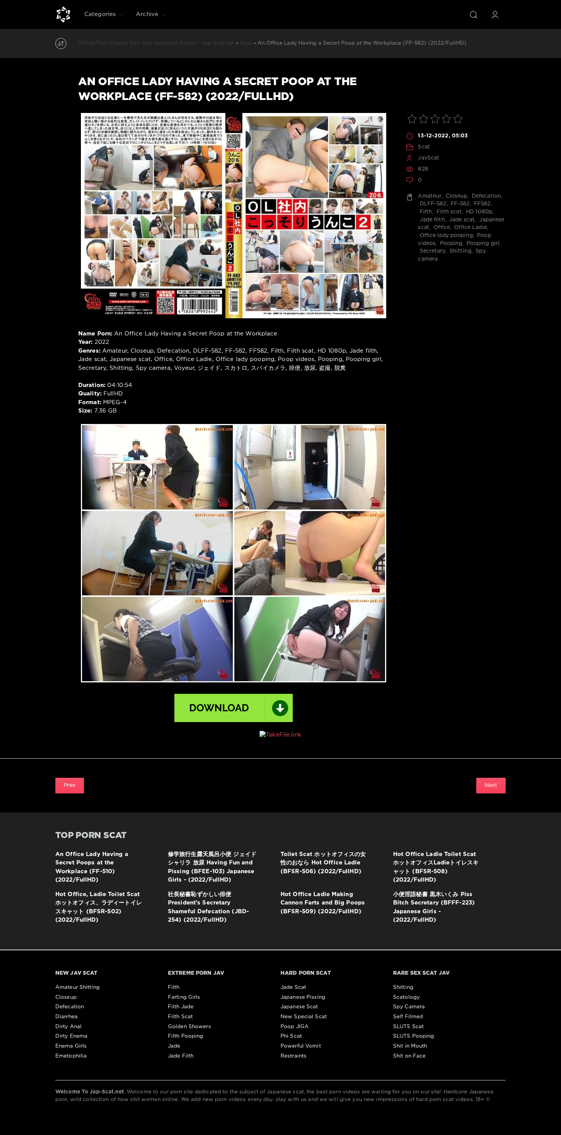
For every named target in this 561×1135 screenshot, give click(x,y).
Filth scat (448, 212)
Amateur (429, 196)
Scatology (406, 997)
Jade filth (431, 220)
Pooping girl (482, 243)
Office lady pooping (445, 235)
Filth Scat (180, 1016)
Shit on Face (409, 1056)
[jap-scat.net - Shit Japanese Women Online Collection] (63, 14)
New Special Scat (303, 1016)
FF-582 (459, 204)
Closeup (456, 196)
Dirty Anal (68, 1026)
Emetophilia (71, 1056)
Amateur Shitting (77, 987)
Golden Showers (189, 1026)
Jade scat (461, 220)
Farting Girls (184, 997)
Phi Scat (291, 1036)
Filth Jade (180, 1006)
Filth (425, 212)
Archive (147, 14)
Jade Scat (293, 987)
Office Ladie (470, 227)
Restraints (293, 1056)
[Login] (495, 14)
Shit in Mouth (410, 1046)
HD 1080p (478, 212)
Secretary (431, 251)
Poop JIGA (294, 1026)
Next (491, 785)
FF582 (481, 204)
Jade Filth (180, 1056)
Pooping (450, 243)
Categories (100, 14)
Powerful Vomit (300, 1046)
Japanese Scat (299, 1006)
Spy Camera (409, 1006)
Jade (174, 1046)
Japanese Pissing (302, 997)
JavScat (428, 158)
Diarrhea (66, 1016)
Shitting (459, 251)
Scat (424, 147)
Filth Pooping (185, 1036)
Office (441, 227)
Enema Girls (71, 1046)
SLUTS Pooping (413, 1036)
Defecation (485, 196)
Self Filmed (408, 1016)
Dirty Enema (71, 1036)
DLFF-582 (432, 204)
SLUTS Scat (408, 1026)
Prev (70, 785)
